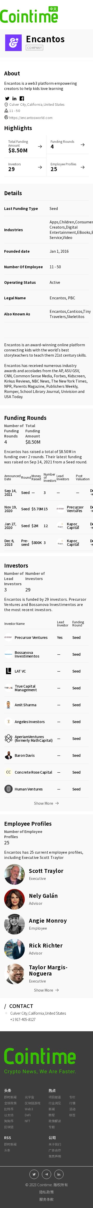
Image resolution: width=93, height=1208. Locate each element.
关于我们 (55, 1144)
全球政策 (10, 1103)
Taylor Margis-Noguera (48, 970)
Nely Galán (43, 895)
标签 (72, 1115)
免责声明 (55, 1156)
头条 (7, 1150)
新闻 (52, 1109)
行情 (72, 1103)
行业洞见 (55, 1103)
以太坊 (8, 1115)
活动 (72, 1109)
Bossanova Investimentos (52, 604)
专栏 (72, 1097)
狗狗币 (8, 1121)
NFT (27, 1121)
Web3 (29, 1109)
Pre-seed (25, 542)
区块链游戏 (32, 1103)
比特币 (8, 1109)
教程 (52, 1115)
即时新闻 (10, 1097)
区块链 (8, 1127)
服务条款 (46, 1199)
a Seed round (74, 461)
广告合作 (55, 1150)
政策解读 (55, 1121)
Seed (54, 208)
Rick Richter (46, 945)
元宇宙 (29, 1097)
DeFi (28, 1115)
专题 (52, 1127)
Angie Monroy (48, 920)
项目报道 (55, 1097)
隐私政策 (46, 1192)
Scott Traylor (52, 857)
